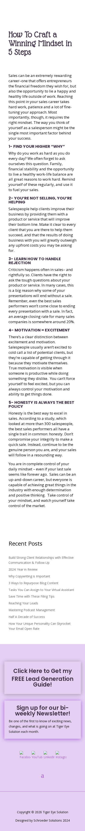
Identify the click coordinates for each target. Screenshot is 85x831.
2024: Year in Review (22, 569)
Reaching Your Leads (23, 603)
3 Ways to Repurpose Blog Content (33, 583)
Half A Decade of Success (26, 617)
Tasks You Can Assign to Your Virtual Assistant (41, 590)
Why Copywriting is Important (29, 576)
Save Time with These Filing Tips (31, 596)
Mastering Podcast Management (31, 610)
